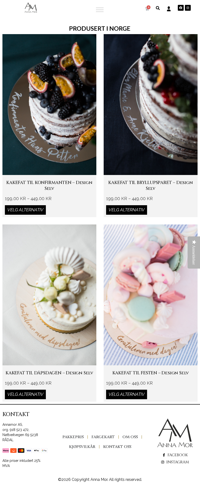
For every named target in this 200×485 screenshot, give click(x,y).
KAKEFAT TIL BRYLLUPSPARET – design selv (150, 186)
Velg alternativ (25, 209)
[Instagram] (188, 8)
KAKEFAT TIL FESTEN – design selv (150, 373)
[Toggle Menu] (100, 9)
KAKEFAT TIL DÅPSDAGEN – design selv (49, 373)
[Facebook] (181, 8)
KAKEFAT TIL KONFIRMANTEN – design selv (49, 186)
